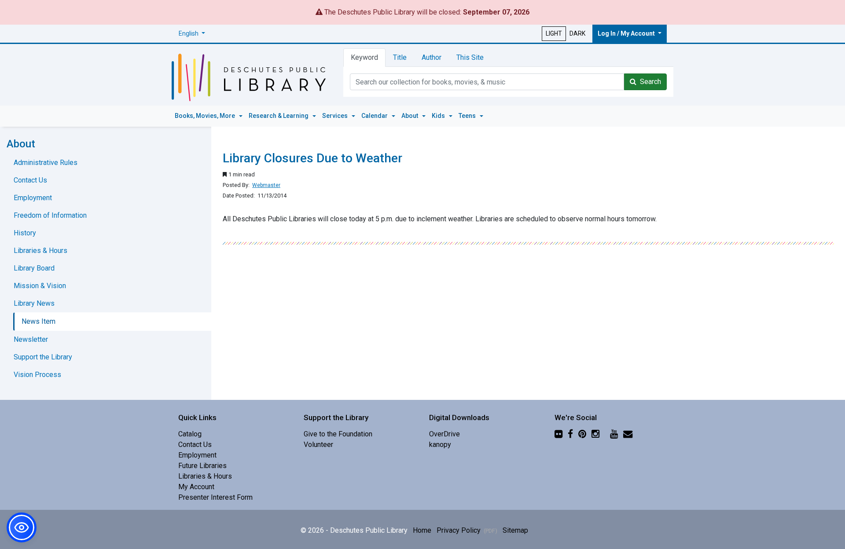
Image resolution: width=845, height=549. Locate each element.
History (25, 233)
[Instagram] (595, 434)
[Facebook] (570, 434)
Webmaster (266, 185)
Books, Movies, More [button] (205, 115)
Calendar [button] (375, 115)
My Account (196, 487)
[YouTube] (614, 434)
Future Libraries (202, 465)
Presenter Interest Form (215, 497)
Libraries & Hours (40, 250)
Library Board (34, 268)
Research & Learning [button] (279, 115)
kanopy (440, 444)
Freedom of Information (50, 215)
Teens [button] (468, 115)
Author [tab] (431, 57)
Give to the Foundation (338, 434)
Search (648, 81)
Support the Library (43, 357)
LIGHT (554, 33)
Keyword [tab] (364, 57)
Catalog (190, 434)
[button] (192, 34)
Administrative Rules (45, 162)
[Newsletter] (627, 434)
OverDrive (444, 434)
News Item (38, 321)
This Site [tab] (470, 57)
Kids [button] (439, 115)
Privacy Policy (467, 530)
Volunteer (318, 444)
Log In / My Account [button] (627, 33)
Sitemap (515, 530)
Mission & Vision (40, 286)
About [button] (410, 115)
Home (422, 530)
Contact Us (30, 180)
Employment (33, 198)
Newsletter (31, 339)
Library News (34, 303)
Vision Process (37, 374)
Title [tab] (400, 57)
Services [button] (335, 115)
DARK (577, 33)
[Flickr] (558, 434)
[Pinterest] (582, 434)
